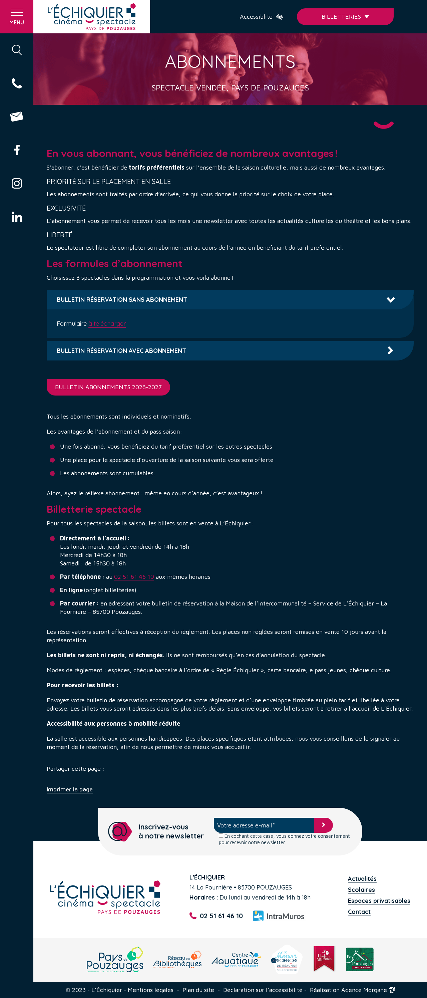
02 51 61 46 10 (134, 576)
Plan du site (198, 990)
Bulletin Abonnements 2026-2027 (108, 387)
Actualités (362, 879)
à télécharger (107, 323)
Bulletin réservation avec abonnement (121, 350)
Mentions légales (150, 990)
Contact (359, 912)
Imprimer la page (70, 789)
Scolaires (361, 890)
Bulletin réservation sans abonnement (122, 299)
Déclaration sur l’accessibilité (263, 990)
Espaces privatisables (379, 901)
